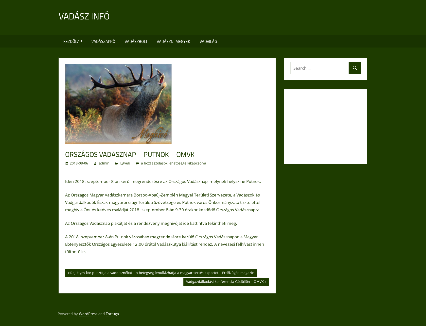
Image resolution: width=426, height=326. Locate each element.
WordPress (88, 313)
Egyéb (125, 163)
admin (104, 163)
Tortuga (112, 313)
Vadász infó (84, 16)
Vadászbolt (136, 41)
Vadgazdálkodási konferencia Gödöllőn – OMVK (225, 282)
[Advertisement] (277, 17)
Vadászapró (103, 41)
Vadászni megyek (173, 41)
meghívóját (171, 223)
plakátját (119, 223)
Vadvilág (208, 41)
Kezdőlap (72, 41)
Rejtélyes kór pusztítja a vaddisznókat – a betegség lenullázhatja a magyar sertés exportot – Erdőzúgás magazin (162, 273)
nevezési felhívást (235, 244)
